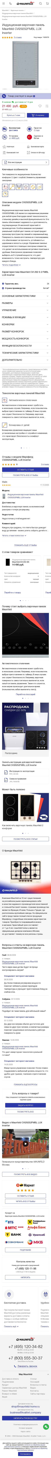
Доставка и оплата (10, 1379)
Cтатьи (33, 1379)
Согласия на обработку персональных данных (32, 1449)
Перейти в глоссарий (25, 694)
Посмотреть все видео (25, 1174)
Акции (4, 1397)
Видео (33, 1388)
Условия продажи (25, 1428)
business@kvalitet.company (25, 1412)
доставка (13, 130)
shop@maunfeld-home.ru (25, 1406)
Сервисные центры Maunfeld (14, 1388)
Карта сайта (25, 1431)
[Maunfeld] (25, 3)
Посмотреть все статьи (25, 839)
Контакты (34, 1391)
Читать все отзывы (25, 1201)
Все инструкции (15, 162)
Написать (25, 1277)
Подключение (8, 1382)
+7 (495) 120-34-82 (25, 1347)
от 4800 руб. (14, 138)
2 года (36, 130)
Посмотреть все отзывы (25, 475)
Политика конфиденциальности (25, 1424)
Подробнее (25, 1250)
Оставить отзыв (25, 470)
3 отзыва (18, 37)
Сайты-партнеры (37, 1394)
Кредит (5, 1385)
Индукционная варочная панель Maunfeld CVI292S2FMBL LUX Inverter (20, 963)
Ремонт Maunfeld (9, 1391)
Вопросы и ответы (38, 1385)
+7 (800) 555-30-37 (25, 1358)
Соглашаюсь (25, 1454)
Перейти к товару (12, 592)
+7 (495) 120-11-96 (25, 1268)
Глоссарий (34, 1382)
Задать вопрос (25, 1105)
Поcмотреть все (25, 1112)
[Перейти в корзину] (47, 3)
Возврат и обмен (9, 1394)
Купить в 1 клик (13, 115)
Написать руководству (25, 1418)
